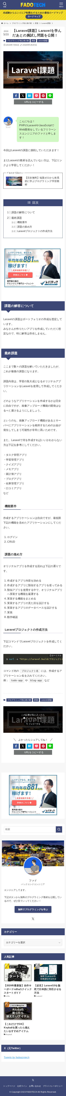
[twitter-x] (33, 918)
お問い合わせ (35, 1086)
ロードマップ (34, 16)
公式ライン (22, 1086)
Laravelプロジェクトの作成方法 (35, 231)
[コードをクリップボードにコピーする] (59, 660)
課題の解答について (23, 212)
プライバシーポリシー (53, 1086)
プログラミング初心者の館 (18, 41)
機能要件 (22, 222)
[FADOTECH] (33, 5)
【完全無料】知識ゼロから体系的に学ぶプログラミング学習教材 (42, 181)
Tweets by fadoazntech (16, 1057)
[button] (16, 95)
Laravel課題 (43, 41)
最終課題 (16, 217)
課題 (33, 41)
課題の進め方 (24, 226)
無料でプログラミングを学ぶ (33, 909)
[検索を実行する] (59, 829)
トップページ (9, 1086)
